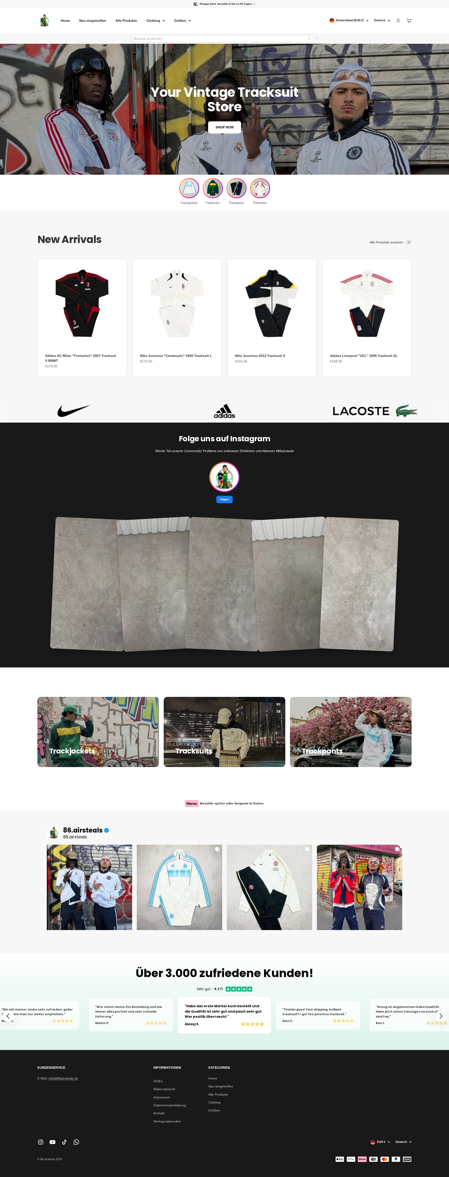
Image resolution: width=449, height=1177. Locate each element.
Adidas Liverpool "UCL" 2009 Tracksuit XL (364, 356)
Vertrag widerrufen (167, 1121)
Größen (180, 20)
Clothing (153, 20)
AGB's (158, 1081)
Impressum (161, 1097)
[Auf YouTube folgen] (52, 1142)
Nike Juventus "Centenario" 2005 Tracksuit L (176, 356)
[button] (441, 1016)
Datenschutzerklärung (169, 1105)
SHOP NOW (225, 127)
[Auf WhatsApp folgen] (76, 1142)
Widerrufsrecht (164, 1089)
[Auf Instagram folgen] (40, 1142)
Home (65, 20)
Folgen (224, 499)
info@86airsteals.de (63, 1078)
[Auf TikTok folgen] (64, 1142)
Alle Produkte (126, 20)
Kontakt (159, 1113)
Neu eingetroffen (92, 20)
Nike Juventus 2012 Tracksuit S (260, 356)
